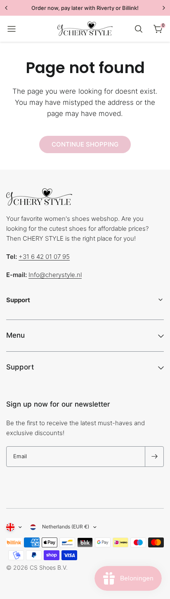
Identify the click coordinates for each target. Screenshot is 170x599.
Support (20, 367)
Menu (15, 335)
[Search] (139, 29)
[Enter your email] (154, 456)
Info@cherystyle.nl (55, 275)
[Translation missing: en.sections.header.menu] (12, 29)
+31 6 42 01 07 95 (44, 256)
